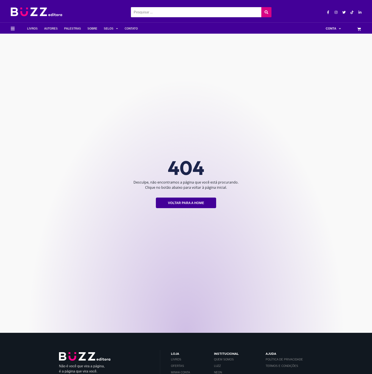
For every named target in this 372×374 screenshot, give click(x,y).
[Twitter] (344, 12)
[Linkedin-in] (359, 12)
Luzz (217, 366)
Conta (331, 28)
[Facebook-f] (328, 12)
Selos (108, 28)
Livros (32, 28)
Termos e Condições (282, 366)
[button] (13, 28)
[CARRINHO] (359, 29)
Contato (131, 28)
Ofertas (177, 366)
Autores (51, 28)
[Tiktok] (352, 12)
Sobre (92, 28)
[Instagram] (336, 12)
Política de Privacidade (284, 359)
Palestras (72, 28)
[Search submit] (266, 12)
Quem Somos (224, 359)
